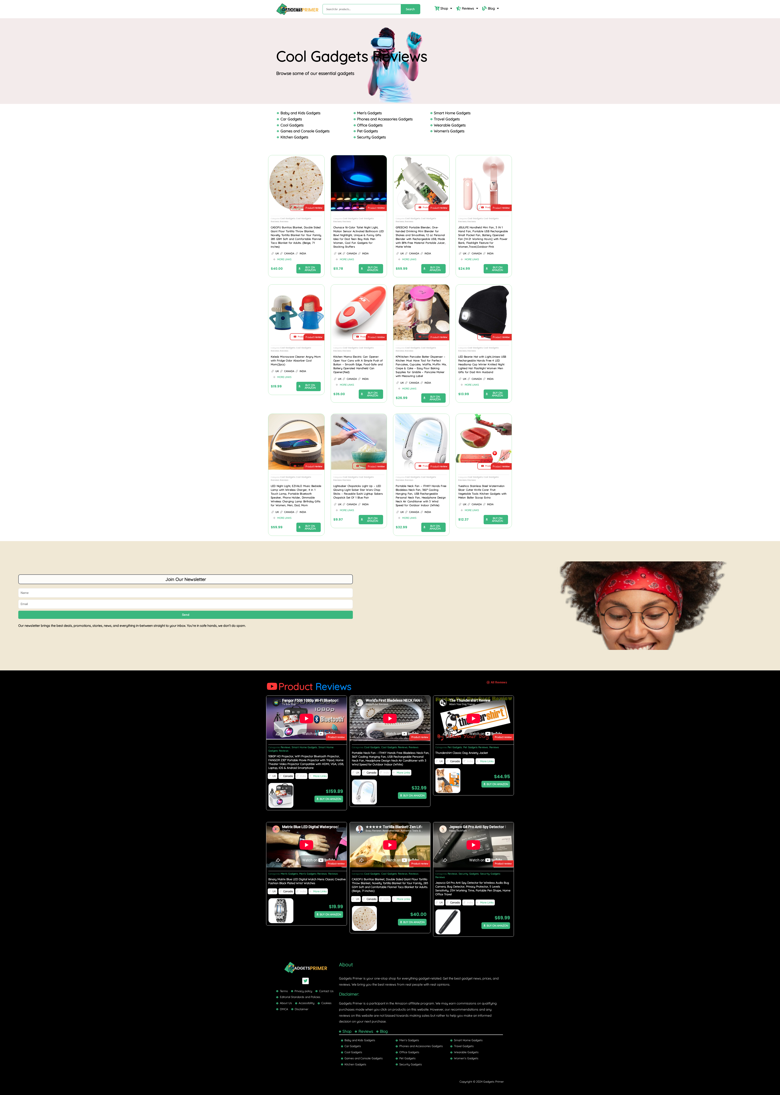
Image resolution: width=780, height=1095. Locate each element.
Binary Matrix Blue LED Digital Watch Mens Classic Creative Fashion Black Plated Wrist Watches (307, 881)
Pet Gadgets (455, 747)
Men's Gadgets (289, 873)
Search (410, 9)
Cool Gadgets (287, 218)
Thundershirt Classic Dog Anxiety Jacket (461, 753)
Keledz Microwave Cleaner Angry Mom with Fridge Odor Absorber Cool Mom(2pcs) (296, 360)
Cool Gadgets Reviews (394, 747)
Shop (444, 8)
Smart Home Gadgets (304, 747)
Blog (491, 8)
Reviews (468, 8)
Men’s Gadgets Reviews (313, 873)
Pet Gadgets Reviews (475, 747)
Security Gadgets (469, 873)
